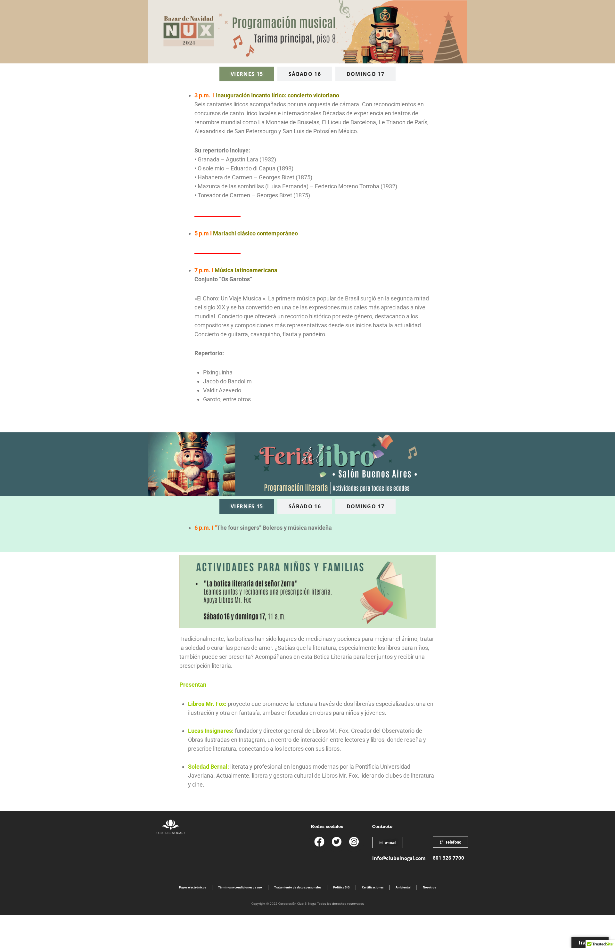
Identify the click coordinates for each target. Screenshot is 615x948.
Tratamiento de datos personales (297, 887)
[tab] (246, 74)
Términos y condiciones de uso (240, 887)
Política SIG (341, 887)
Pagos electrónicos (192, 887)
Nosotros (429, 887)
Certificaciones (372, 887)
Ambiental (403, 887)
